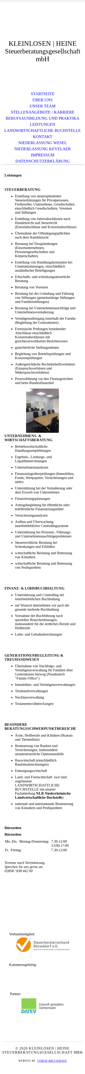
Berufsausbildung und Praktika (42, 118)
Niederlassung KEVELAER (42, 149)
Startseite (42, 94)
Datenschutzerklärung (42, 161)
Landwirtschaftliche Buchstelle (42, 130)
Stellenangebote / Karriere (42, 112)
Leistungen (42, 124)
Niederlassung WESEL (42, 142)
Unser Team (42, 106)
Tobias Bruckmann (52, 1060)
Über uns (42, 100)
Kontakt (42, 136)
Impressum (42, 155)
